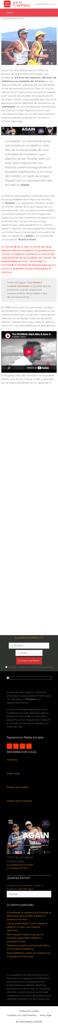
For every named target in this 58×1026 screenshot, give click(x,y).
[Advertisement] (29, 511)
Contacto (12, 759)
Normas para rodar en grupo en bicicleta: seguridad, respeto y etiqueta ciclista (25, 938)
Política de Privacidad (19, 801)
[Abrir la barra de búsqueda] (53, 13)
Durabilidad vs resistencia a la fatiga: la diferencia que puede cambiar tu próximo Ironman (29, 916)
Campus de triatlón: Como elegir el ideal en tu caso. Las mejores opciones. (27, 927)
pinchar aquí (25, 889)
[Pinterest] (29, 746)
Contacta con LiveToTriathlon (22, 1015)
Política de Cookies (18, 787)
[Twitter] (16, 746)
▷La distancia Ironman (20, 864)
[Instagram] (9, 746)
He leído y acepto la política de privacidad (30, 667)
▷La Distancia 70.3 (17, 868)
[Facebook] (22, 746)
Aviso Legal (13, 773)
